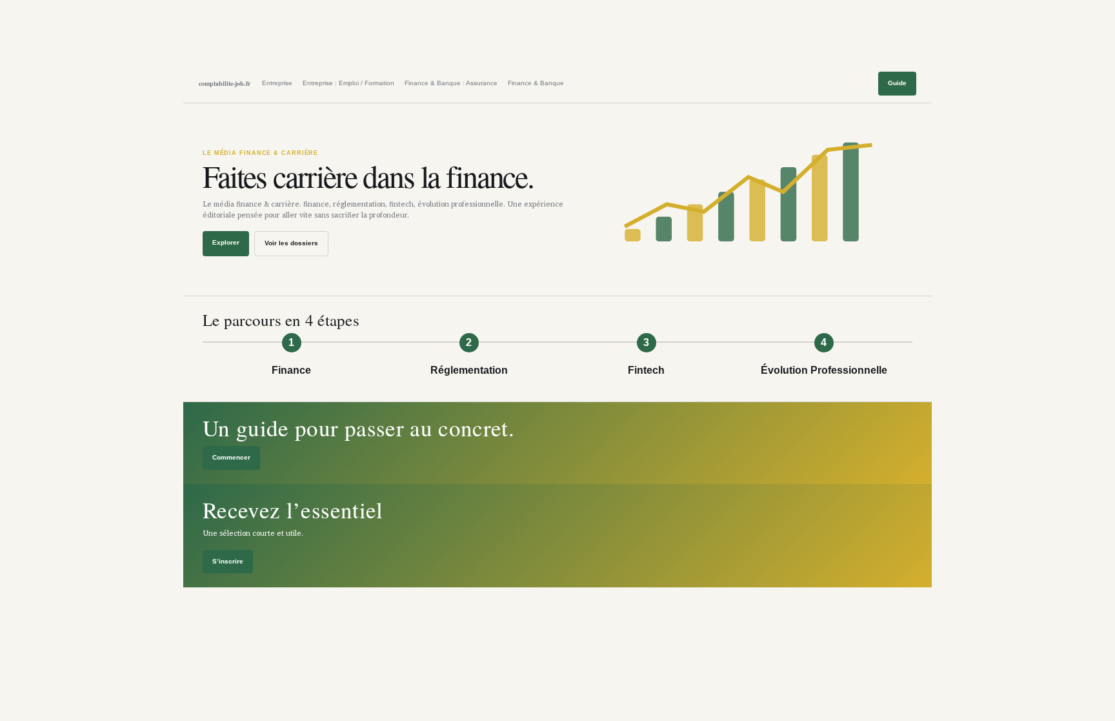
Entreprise (277, 82)
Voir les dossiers (291, 243)
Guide (897, 82)
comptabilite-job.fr (224, 83)
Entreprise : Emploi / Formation (348, 82)
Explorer (225, 242)
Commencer (231, 457)
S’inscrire (227, 561)
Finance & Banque (536, 82)
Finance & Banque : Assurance (451, 82)
